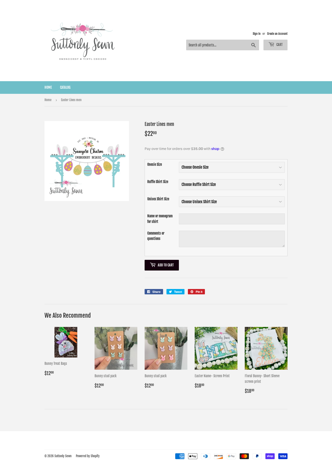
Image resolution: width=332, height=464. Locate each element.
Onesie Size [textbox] (154, 164)
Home (48, 87)
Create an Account (277, 33)
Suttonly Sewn (62, 456)
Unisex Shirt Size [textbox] (158, 199)
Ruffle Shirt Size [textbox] (157, 182)
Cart (279, 45)
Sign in (257, 33)
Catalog (65, 87)
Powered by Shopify (88, 456)
